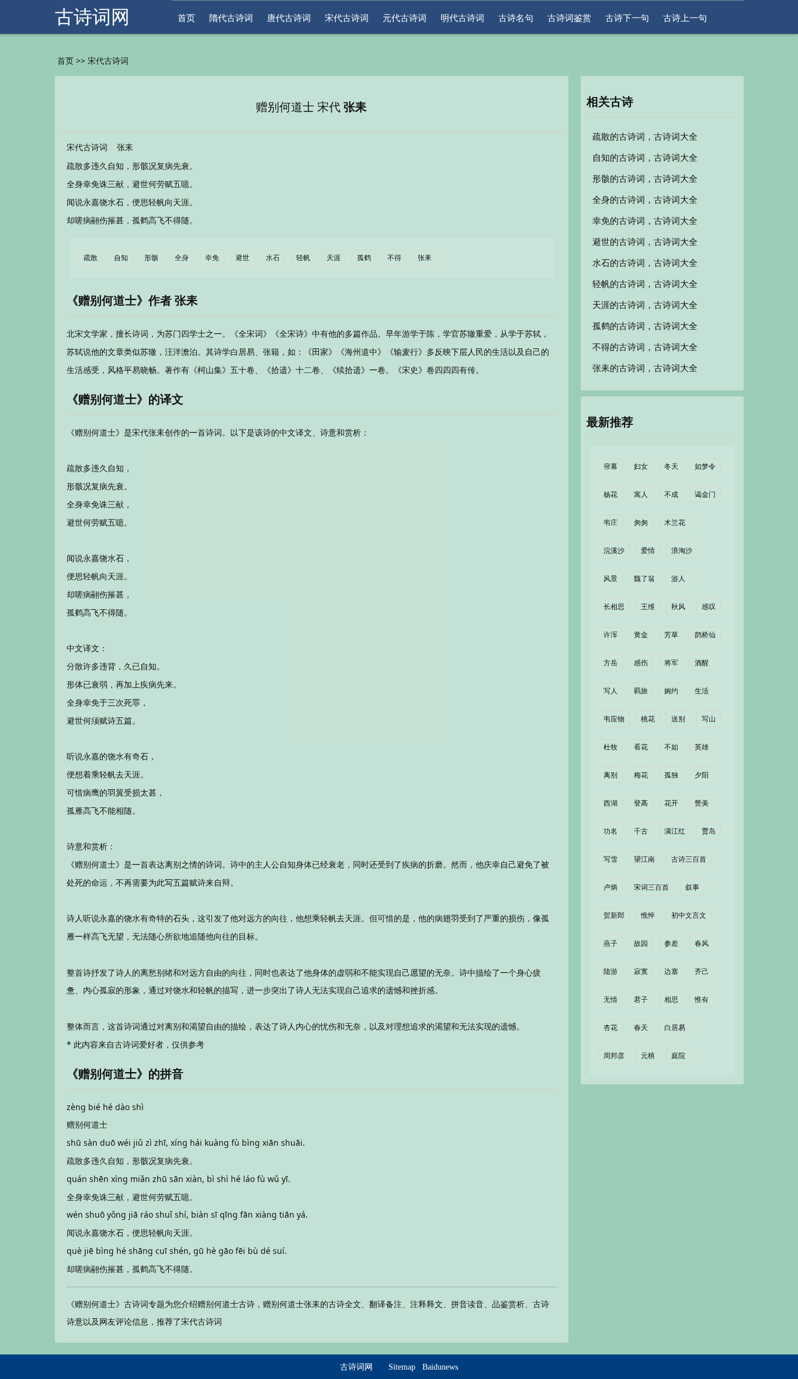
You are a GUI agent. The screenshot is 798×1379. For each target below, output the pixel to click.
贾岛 (709, 831)
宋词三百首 (651, 887)
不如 (671, 747)
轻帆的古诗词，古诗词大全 (645, 284)
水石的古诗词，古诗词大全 (645, 263)
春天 (641, 1028)
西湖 (610, 803)
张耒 (355, 107)
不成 (671, 494)
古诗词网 (92, 16)
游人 (678, 579)
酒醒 (702, 663)
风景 (610, 579)
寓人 (641, 494)
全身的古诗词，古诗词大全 (645, 200)
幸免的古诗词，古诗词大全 (645, 221)
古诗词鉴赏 (569, 18)
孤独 (671, 775)
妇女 (641, 466)
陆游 (610, 971)
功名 (610, 831)
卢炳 (610, 887)
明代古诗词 (462, 18)
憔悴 (648, 915)
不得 (394, 258)
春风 (702, 943)
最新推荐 (610, 422)
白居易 (674, 1028)
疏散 (91, 258)
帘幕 (610, 466)
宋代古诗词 (347, 18)
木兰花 (674, 523)
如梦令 (705, 466)
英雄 (702, 747)
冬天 (671, 466)
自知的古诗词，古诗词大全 (645, 158)
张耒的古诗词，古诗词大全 (645, 368)
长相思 (613, 607)
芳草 (671, 635)
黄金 (641, 635)
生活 (702, 691)
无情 (610, 1000)
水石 (273, 258)
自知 (121, 258)
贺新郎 (613, 915)
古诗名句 (515, 18)
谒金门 (705, 494)
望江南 (644, 859)
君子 (641, 1000)
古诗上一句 (685, 18)
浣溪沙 (613, 551)
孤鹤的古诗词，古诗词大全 (645, 326)
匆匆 (641, 523)
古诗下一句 (627, 18)
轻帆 (303, 258)
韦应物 (613, 719)
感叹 (709, 607)
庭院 (678, 1056)
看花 (641, 747)
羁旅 (641, 691)
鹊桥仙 (705, 635)
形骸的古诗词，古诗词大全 (645, 179)
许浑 (610, 635)
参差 (671, 943)
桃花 (648, 719)
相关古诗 (610, 101)
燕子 (610, 943)
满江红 (674, 831)
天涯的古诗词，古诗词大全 (645, 305)
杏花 (610, 1028)
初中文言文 (688, 915)
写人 (610, 691)
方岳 (610, 663)
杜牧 (610, 747)
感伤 (641, 663)
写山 (709, 719)
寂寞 (641, 971)
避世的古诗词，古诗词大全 (645, 242)
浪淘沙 (681, 551)
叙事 (692, 887)
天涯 (334, 258)
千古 (641, 831)
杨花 (610, 494)
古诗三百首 (688, 859)
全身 (182, 258)
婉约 (671, 691)
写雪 (610, 859)
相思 (671, 1000)
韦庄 (610, 523)
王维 (648, 607)
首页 (186, 18)
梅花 (641, 775)
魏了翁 (644, 579)
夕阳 (702, 775)
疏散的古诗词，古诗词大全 (645, 136)
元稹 (648, 1056)
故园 (641, 943)
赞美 (702, 803)
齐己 (702, 971)
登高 (641, 803)
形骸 (151, 258)
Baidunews (440, 1367)
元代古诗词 (404, 18)
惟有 (702, 1000)
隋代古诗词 (231, 18)
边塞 (671, 971)
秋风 (678, 607)
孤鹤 (364, 258)
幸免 (212, 258)
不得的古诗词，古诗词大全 (645, 347)
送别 (678, 719)
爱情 (648, 551)
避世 (242, 258)
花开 (671, 803)
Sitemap (401, 1367)
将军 (671, 663)
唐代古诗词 (289, 18)
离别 (610, 775)
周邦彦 (613, 1056)
